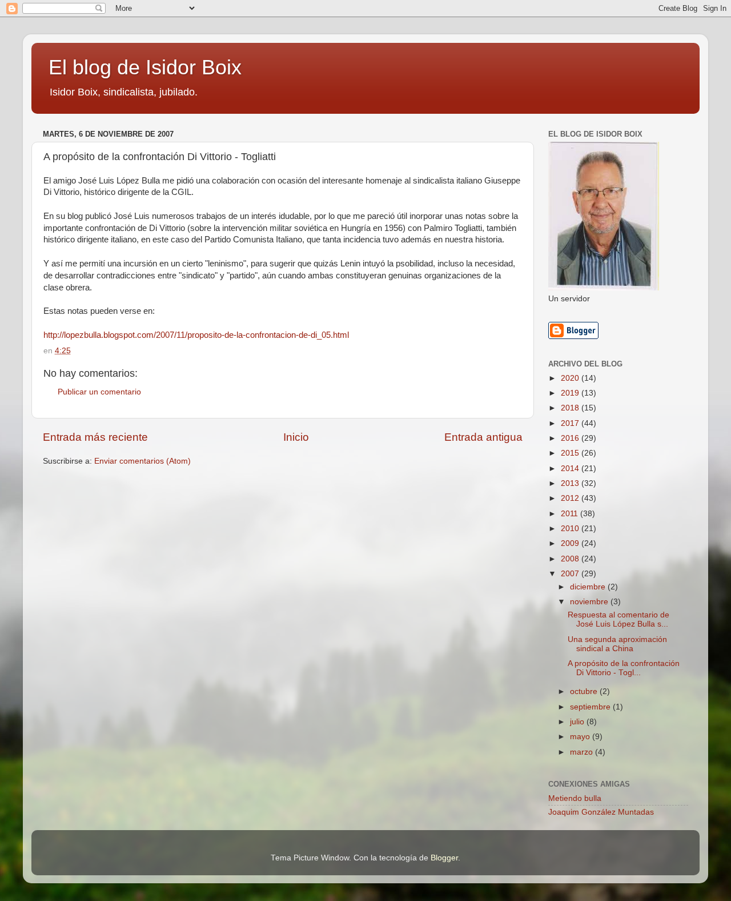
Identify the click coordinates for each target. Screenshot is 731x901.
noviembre (590, 601)
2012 (571, 498)
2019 (571, 393)
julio (578, 721)
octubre (585, 691)
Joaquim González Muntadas (601, 812)
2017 (571, 423)
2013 (571, 483)
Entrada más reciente (95, 437)
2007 (571, 573)
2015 (571, 453)
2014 (571, 468)
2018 (571, 408)
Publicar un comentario (99, 392)
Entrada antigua (483, 437)
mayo (581, 736)
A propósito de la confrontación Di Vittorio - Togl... (624, 668)
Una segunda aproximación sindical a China (617, 644)
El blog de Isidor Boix (145, 67)
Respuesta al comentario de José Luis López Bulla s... (618, 619)
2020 (571, 378)
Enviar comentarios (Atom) (142, 461)
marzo (582, 752)
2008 (571, 559)
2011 (570, 513)
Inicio (296, 437)
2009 (571, 543)
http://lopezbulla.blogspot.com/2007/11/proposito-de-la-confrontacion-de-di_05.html (196, 335)
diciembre (589, 587)
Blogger (444, 858)
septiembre (591, 707)
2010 (571, 528)
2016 (571, 438)
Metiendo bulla (574, 798)
